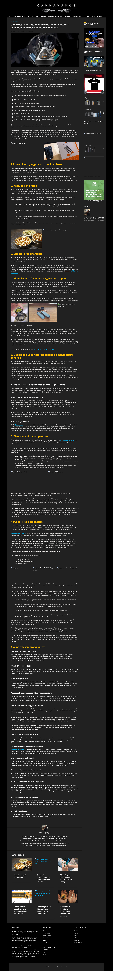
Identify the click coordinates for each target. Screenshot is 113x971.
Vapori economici (78, 942)
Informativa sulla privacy (48, 944)
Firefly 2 (76, 933)
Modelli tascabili (47, 933)
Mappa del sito (46, 952)
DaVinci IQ (76, 940)
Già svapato (19, 425)
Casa (9, 16)
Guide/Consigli (15, 21)
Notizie (44, 940)
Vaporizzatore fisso (39, 16)
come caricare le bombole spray (43, 349)
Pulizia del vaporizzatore (19, 534)
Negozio (67, 16)
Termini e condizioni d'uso (49, 947)
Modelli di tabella (47, 937)
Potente (76, 930)
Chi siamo (45, 942)
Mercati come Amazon (18, 750)
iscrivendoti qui (98, 70)
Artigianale (76, 937)
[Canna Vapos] (56, 7)
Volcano (76, 935)
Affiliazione (45, 949)
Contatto (45, 954)
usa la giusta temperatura (68, 440)
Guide (93, 16)
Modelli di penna (47, 935)
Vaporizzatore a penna (55, 16)
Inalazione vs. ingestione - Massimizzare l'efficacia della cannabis (65, 911)
